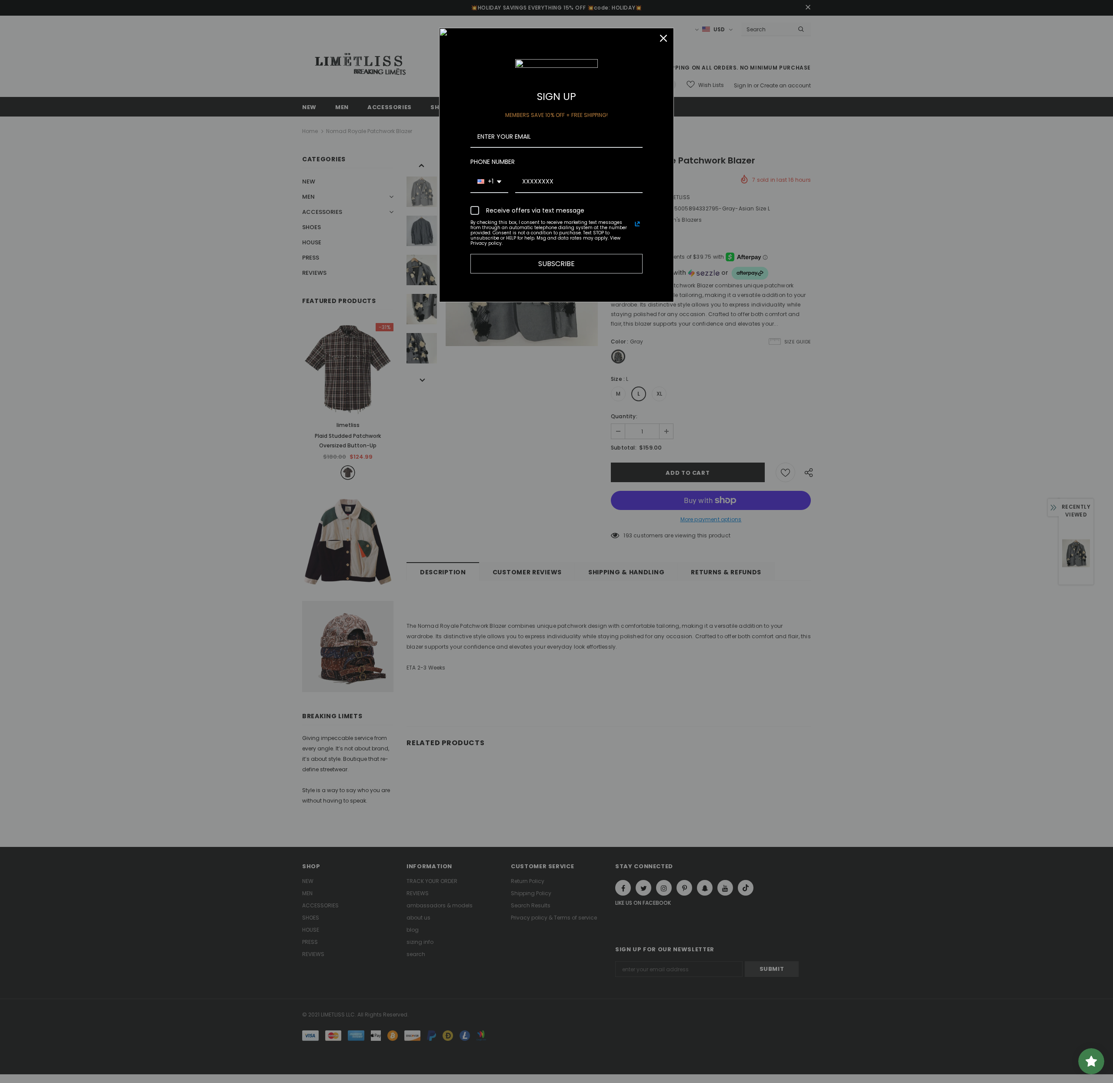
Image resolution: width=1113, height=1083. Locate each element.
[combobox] (489, 182)
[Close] (663, 38)
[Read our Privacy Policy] (637, 224)
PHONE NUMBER (492, 161)
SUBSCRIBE (556, 264)
